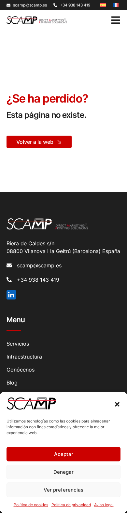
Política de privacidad (71, 504)
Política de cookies (31, 504)
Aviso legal (104, 504)
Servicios (18, 343)
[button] (117, 404)
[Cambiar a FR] (115, 4)
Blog (12, 382)
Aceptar (63, 454)
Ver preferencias (63, 490)
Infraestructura (24, 356)
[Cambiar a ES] (103, 4)
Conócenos (21, 369)
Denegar (63, 472)
